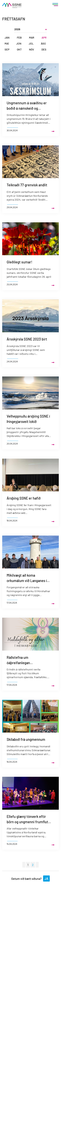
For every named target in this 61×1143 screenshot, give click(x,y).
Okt (19, 49)
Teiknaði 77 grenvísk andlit (27, 185)
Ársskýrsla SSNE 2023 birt (27, 339)
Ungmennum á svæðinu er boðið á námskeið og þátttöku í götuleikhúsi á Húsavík (27, 106)
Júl (31, 43)
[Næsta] (37, 865)
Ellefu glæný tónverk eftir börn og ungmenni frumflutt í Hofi (29, 819)
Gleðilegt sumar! (19, 262)
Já (46, 878)
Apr (44, 37)
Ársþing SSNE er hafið (24, 498)
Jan (7, 37)
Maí (7, 43)
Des (43, 49)
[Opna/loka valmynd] (55, 5)
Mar (31, 37)
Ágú (43, 43)
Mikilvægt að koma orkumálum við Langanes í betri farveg (27, 578)
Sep (7, 49)
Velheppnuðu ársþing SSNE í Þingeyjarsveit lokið (28, 419)
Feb (19, 37)
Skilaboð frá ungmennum (26, 739)
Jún (18, 43)
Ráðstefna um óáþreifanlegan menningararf (18, 660)
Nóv (31, 49)
